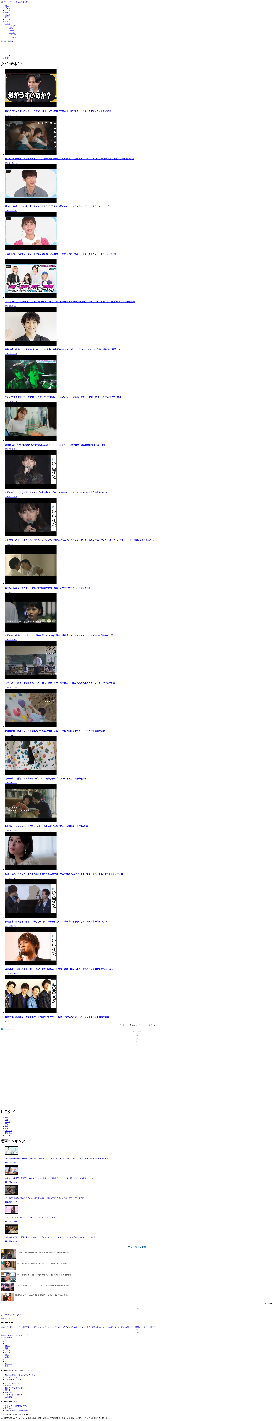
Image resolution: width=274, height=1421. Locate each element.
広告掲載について (12, 1386)
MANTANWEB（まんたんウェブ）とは (20, 1375)
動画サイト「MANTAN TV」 (16, 1406)
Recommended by (259, 1303)
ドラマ (7, 15)
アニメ (7, 10)
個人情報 (8, 1392)
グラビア (12, 35)
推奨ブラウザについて (13, 1388)
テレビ (12, 30)
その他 (7, 24)
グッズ (7, 19)
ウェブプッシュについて (14, 1377)
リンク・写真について (13, 1383)
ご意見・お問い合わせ (13, 1395)
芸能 (11, 28)
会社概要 (8, 1397)
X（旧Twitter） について (14, 1379)
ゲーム (12, 33)
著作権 (7, 1390)
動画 (7, 21)
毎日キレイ (9, 1408)
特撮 (7, 12)
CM (6, 1120)
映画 (7, 17)
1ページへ (137, 1031)
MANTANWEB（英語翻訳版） (17, 1410)
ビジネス (12, 37)
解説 (7, 6)
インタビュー (10, 8)
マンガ (12, 26)
